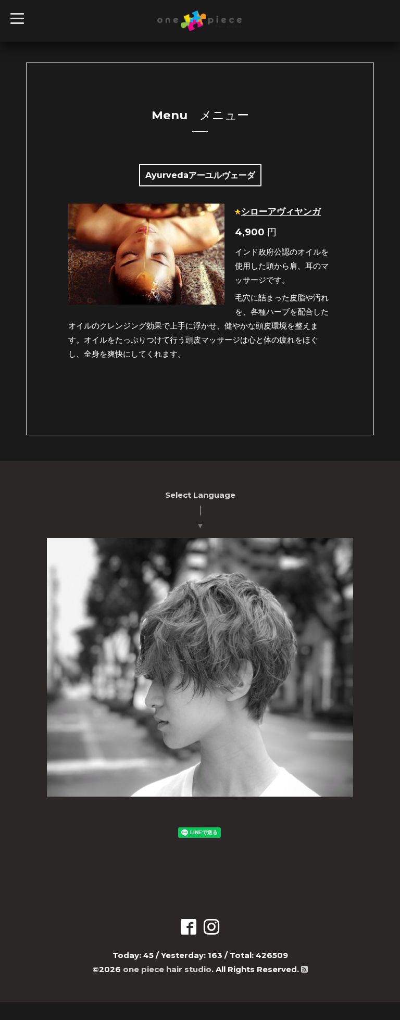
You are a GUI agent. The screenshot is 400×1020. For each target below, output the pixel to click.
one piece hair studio (167, 969)
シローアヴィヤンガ (281, 211)
